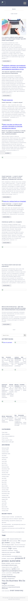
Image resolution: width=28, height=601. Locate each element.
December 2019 (6, 491)
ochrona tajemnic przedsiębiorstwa (12, 556)
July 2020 (4, 478)
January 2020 (5, 490)
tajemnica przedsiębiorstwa (12, 571)
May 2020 (4, 482)
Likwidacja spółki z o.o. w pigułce (12, 222)
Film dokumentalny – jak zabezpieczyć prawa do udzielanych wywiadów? (14, 525)
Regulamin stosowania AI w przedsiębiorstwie (13, 532)
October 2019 (5, 495)
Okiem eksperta (6, 434)
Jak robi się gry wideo (8, 544)
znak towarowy (16, 590)
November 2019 (5, 493)
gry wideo (6, 543)
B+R (8, 539)
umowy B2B (15, 572)
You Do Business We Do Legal (13, 581)
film (19, 541)
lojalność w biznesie (7, 550)
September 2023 (6, 453)
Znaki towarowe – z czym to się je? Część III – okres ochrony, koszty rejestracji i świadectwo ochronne (12, 178)
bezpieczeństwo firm (16, 539)
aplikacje (4, 539)
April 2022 (4, 463)
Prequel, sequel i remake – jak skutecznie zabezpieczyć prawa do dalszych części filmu (13, 517)
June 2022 (4, 461)
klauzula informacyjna (20, 544)
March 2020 (5, 486)
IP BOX (18, 542)
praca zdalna (10, 558)
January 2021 (5, 472)
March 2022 (5, 465)
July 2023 (4, 455)
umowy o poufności (7, 574)
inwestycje (13, 542)
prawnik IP (20, 558)
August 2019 (5, 499)
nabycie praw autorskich (9, 552)
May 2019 (4, 505)
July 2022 (4, 459)
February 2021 (5, 471)
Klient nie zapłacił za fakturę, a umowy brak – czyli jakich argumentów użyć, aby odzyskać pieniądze (13, 132)
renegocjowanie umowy (7, 567)
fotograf (23, 541)
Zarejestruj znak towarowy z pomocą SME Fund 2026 (13, 529)
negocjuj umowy (6, 554)
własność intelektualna (8, 578)
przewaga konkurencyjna (9, 565)
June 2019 (4, 503)
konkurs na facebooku (18, 546)
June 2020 (4, 480)
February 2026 (5, 448)
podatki (4, 558)
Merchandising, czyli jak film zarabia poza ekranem (12, 521)
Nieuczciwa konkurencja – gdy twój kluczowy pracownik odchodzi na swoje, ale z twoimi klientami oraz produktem (14, 308)
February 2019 (5, 508)
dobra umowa (13, 541)
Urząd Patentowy (9, 577)
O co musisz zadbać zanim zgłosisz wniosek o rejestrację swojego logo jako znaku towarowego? (14, 39)
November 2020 (6, 474)
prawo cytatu (6, 563)
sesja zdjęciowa (6, 569)
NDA (18, 552)
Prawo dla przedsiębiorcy (8, 436)
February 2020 (5, 488)
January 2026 (5, 450)
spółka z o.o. (15, 569)
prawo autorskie (11, 560)
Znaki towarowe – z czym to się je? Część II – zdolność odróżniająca (12, 204)
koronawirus (4, 548)
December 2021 (6, 469)
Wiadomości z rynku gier (8, 442)
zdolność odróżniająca (8, 585)
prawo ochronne (15, 563)
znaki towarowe (5, 590)
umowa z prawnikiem (7, 572)
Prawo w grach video (7, 440)
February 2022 (5, 467)
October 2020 (5, 476)
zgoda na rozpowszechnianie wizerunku (11, 587)
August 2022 (5, 457)
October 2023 (5, 452)
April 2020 (4, 484)
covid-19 (5, 541)
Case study (4, 432)
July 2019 (4, 501)
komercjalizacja (6, 546)
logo (10, 548)
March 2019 (4, 507)
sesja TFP (15, 567)
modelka (16, 550)
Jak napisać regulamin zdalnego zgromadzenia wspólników (12, 72)
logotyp (15, 548)
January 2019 (5, 510)
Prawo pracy (5, 438)
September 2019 (6, 497)
